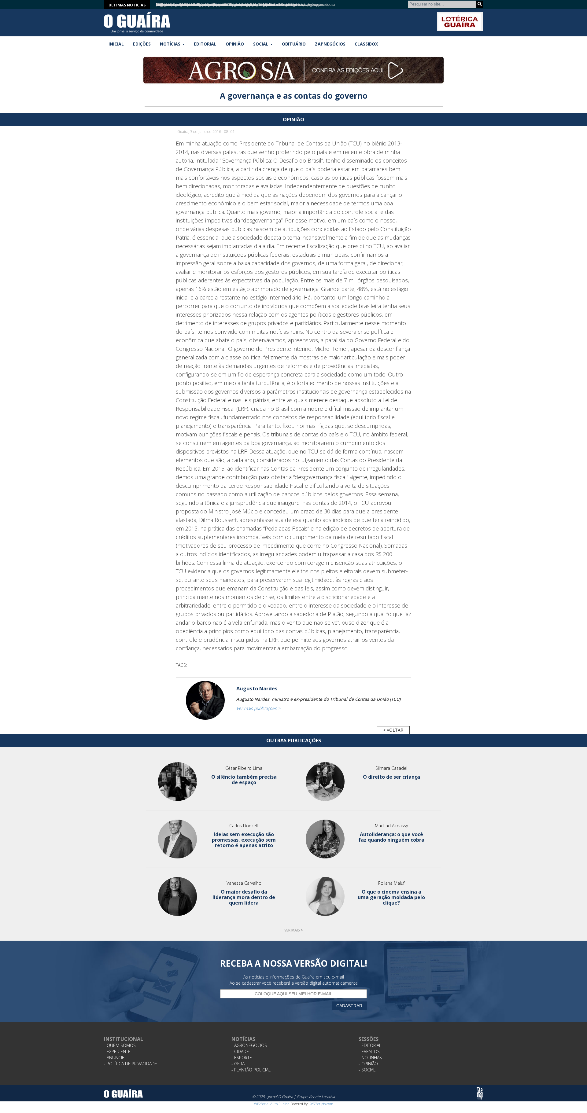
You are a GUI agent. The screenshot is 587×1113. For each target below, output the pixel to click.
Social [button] (261, 44)
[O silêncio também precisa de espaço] (177, 781)
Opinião (235, 44)
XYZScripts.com (321, 1103)
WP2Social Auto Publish (272, 1103)
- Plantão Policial (251, 1070)
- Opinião (368, 1064)
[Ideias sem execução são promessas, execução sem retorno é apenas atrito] (177, 839)
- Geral (239, 1064)
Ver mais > (293, 930)
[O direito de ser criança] (325, 781)
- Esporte (241, 1057)
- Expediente (117, 1051)
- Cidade (240, 1051)
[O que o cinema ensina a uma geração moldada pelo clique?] (325, 896)
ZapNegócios (330, 44)
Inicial (116, 44)
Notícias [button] (171, 44)
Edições (142, 44)
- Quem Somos (120, 1045)
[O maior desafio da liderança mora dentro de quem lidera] (177, 896)
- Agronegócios (249, 1045)
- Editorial (370, 1045)
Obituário (294, 44)
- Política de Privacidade (130, 1064)
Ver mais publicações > (258, 708)
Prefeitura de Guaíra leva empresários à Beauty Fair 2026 (203, 4)
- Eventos (369, 1051)
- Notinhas (370, 1057)
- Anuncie (114, 1057)
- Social (367, 1070)
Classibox (366, 44)
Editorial (205, 44)
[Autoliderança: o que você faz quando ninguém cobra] (325, 839)
